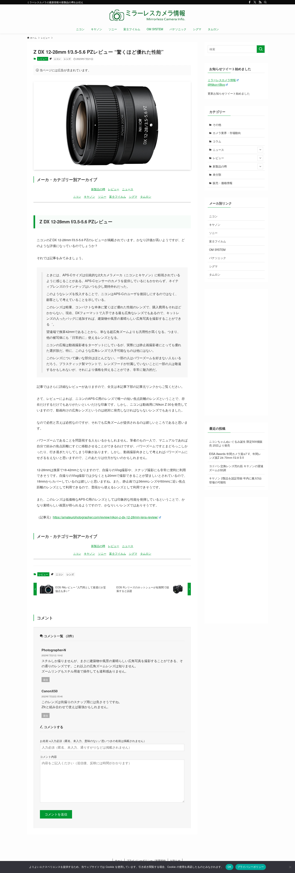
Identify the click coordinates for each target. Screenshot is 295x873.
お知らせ (175, 860)
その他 (217, 125)
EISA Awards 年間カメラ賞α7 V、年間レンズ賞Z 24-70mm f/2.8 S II (235, 456)
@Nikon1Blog (216, 85)
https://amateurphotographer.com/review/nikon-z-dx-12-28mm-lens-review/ (105, 517)
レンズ (67, 58)
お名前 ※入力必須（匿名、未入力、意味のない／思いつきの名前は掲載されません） (93, 741)
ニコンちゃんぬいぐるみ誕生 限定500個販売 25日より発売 (235, 444)
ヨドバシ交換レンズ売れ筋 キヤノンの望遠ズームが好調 (236, 468)
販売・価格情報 (222, 183)
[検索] (265, 2)
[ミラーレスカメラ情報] (147, 15)
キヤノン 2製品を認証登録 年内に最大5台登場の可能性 (235, 480)
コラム (217, 141)
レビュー (42, 58)
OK (229, 866)
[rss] (260, 2)
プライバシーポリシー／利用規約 (146, 860)
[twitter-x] (254, 2)
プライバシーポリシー (250, 866)
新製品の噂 (98, 189)
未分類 (217, 174)
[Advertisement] (236, 352)
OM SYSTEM (217, 250)
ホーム (119, 860)
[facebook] (249, 2)
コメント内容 (48, 756)
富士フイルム (117, 196)
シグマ (133, 196)
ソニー (102, 196)
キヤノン (89, 196)
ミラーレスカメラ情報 (222, 80)
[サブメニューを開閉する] (260, 149)
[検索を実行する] (261, 49)
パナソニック (217, 258)
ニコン (57, 58)
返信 (45, 679)
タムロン (145, 196)
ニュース (127, 189)
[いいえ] (290, 867)
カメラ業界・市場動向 (227, 133)
